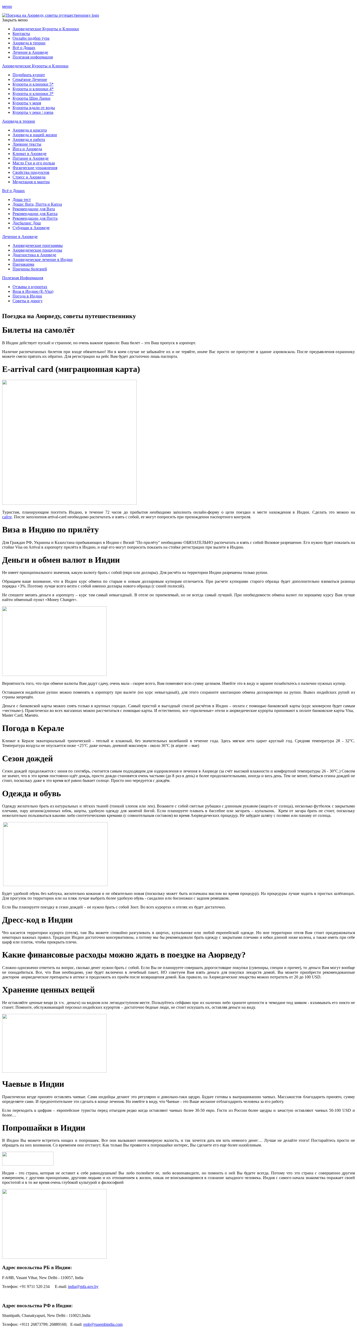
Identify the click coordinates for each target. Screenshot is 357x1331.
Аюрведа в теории (29, 43)
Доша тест (22, 199)
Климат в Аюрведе (30, 153)
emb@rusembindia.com (103, 1324)
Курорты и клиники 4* (33, 89)
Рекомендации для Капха (35, 213)
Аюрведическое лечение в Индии (43, 259)
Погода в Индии (27, 296)
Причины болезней (30, 269)
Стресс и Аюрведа (29, 177)
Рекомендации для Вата (34, 209)
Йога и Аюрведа (27, 149)
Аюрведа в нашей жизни (35, 135)
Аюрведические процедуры (37, 250)
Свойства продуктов (31, 172)
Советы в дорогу (28, 301)
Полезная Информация (22, 278)
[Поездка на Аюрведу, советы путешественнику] (50, 15)
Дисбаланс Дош (27, 223)
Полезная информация (33, 57)
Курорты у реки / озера (33, 112)
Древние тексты (27, 144)
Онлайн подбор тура (31, 38)
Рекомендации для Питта (35, 218)
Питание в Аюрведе (31, 158)
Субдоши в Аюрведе (31, 227)
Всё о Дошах (24, 47)
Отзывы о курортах (30, 286)
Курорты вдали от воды (34, 107)
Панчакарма (23, 264)
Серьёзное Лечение (30, 79)
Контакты (21, 33)
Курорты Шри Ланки (31, 98)
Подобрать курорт (29, 75)
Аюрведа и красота (30, 130)
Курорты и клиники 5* (33, 84)
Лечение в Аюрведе (30, 52)
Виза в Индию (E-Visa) (33, 291)
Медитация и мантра (31, 182)
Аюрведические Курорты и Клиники (46, 29)
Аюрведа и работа (29, 139)
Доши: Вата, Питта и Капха (37, 204)
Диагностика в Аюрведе (34, 255)
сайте (7, 517)
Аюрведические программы (38, 245)
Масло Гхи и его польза (34, 163)
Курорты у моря (27, 103)
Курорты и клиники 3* (33, 93)
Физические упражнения (35, 167)
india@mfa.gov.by (83, 1286)
